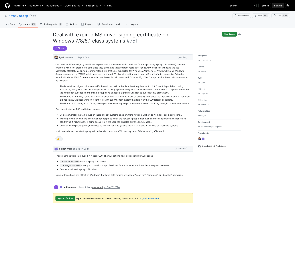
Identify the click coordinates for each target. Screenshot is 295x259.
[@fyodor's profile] (56, 57)
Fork (262, 15)
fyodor (62, 57)
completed (97, 187)
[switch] (59, 138)
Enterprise (92, 5)
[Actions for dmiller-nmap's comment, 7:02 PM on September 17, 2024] (190, 149)
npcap (23, 16)
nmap (13, 16)
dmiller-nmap (65, 148)
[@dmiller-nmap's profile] (56, 149)
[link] (68, 187)
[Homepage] (7, 5)
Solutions (35, 5)
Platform (19, 5)
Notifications (243, 15)
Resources (52, 5)
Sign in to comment (149, 198)
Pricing (108, 5)
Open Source (72, 5)
